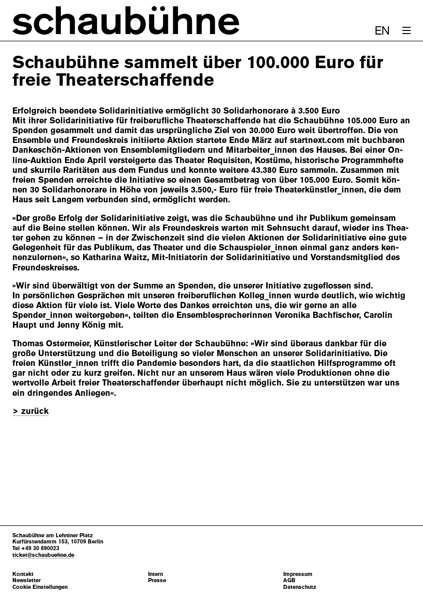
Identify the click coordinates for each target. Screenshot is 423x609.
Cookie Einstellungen (40, 587)
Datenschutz (299, 587)
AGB (289, 580)
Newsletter (26, 580)
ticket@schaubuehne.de (43, 554)
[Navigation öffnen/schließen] (406, 30)
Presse (157, 580)
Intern (155, 574)
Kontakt (23, 574)
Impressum (298, 574)
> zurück (30, 411)
